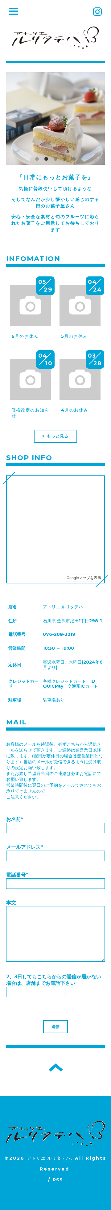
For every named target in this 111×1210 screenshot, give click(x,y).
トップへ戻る (56, 1067)
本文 (11, 902)
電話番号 (17, 875)
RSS (58, 1180)
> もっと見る (55, 435)
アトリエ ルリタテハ (49, 1158)
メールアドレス (24, 847)
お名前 (14, 819)
